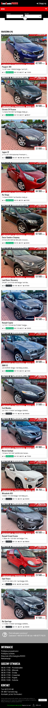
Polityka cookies (8, 653)
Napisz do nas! (19, 705)
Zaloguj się (42, 3)
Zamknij (42, 700)
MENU (3, 9)
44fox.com (38, 705)
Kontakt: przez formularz (11, 694)
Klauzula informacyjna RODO (13, 656)
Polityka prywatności (9, 651)
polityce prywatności (16, 701)
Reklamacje (5, 658)
